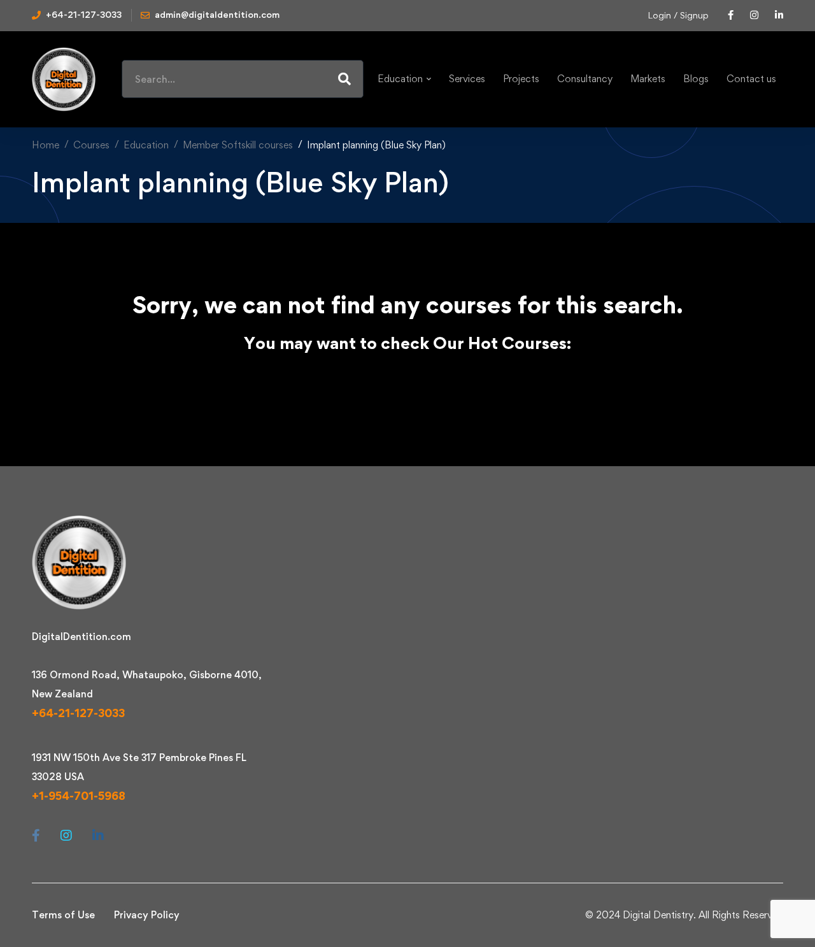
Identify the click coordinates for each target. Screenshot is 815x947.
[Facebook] (36, 835)
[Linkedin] (98, 835)
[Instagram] (66, 835)
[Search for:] (243, 79)
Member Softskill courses (238, 145)
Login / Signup (678, 15)
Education (146, 145)
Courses (91, 145)
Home (45, 145)
